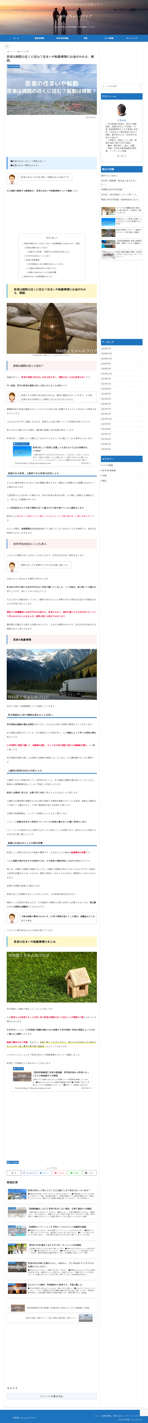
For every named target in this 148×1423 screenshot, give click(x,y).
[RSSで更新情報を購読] (124, 155)
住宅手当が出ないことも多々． (39, 255)
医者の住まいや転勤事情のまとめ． (39, 276)
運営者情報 (107, 1416)
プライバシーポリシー (133, 1416)
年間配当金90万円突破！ (112, 189)
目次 (48, 237)
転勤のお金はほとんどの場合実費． (43, 272)
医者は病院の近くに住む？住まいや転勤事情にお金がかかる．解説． (52, 243)
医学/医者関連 (13, 1162)
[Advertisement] (52, 136)
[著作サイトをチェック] (118, 155)
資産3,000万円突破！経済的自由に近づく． (121, 199)
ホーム (97, 1416)
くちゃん (121, 120)
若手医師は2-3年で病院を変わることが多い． (47, 264)
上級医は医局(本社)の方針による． (43, 268)
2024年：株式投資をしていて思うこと (119, 194)
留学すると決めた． (110, 175)
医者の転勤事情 (32, 259)
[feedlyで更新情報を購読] (121, 155)
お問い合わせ (118, 1416)
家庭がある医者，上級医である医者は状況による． (49, 251)
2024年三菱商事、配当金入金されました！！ (119, 182)
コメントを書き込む (52, 1396)
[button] (89, 1173)
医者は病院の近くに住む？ (37, 247)
